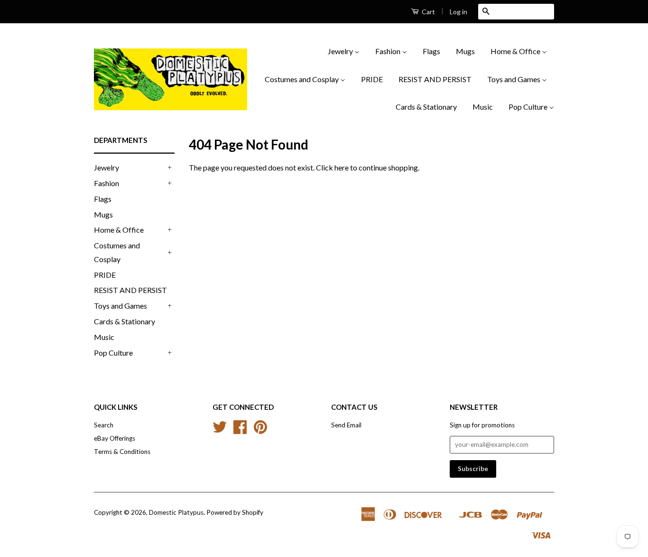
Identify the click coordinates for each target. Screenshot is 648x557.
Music (482, 106)
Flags (431, 51)
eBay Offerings (114, 438)
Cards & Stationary (426, 106)
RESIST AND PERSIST (435, 79)
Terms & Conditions (122, 451)
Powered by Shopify (234, 512)
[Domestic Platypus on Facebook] (240, 430)
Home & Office (516, 51)
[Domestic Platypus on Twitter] (220, 430)
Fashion (388, 51)
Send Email (346, 425)
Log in (458, 12)
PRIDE (372, 79)
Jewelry (341, 51)
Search (103, 425)
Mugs (465, 51)
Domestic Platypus (176, 512)
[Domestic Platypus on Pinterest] (260, 430)
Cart (427, 12)
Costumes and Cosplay (302, 79)
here (341, 167)
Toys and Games (514, 79)
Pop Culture (529, 106)
